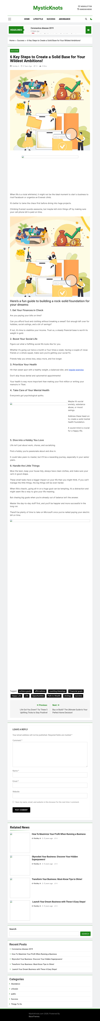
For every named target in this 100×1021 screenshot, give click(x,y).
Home (27, 19)
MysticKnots (48, 8)
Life (26, 696)
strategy (67, 696)
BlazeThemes (34, 1016)
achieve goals (25, 691)
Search (12, 929)
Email (16, 781)
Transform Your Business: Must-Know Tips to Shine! (57, 879)
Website (16, 791)
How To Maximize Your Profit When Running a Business (59, 834)
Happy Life (16, 696)
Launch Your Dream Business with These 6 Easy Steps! (59, 902)
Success (51, 19)
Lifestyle (38, 19)
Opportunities (38, 696)
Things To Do (16, 1004)
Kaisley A (16, 66)
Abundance (64, 19)
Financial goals (76, 691)
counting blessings (57, 691)
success (78, 696)
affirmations (40, 691)
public (13, 994)
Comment (17, 740)
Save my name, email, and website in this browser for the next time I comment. (47, 802)
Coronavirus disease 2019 (42, 28)
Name (16, 771)
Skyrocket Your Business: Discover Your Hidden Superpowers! (37, 959)
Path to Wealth (54, 696)
